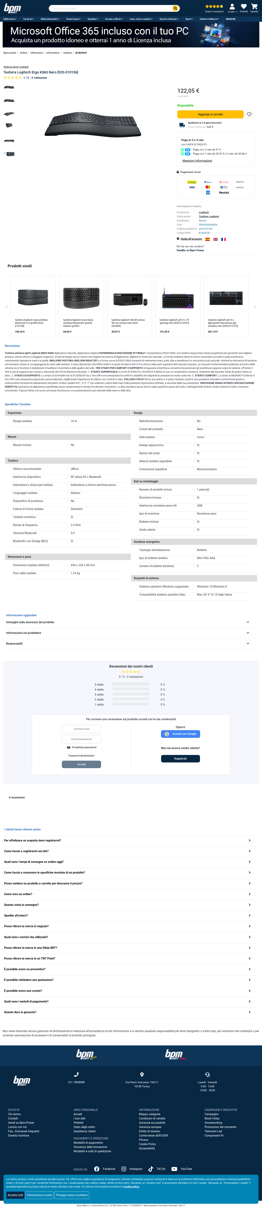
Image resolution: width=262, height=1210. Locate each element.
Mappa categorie (149, 1114)
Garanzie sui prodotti (152, 1122)
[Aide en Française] (224, 239)
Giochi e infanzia (168, 19)
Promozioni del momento (220, 1127)
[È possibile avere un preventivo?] (250, 969)
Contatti (13, 1118)
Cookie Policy (147, 1144)
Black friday (212, 1118)
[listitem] (33, 307)
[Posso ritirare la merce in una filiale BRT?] (250, 948)
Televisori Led (213, 1131)
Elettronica (9, 19)
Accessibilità (147, 1148)
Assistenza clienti (85, 1131)
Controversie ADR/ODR (153, 1135)
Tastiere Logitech (209, 216)
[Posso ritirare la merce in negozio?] (250, 926)
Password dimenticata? (81, 755)
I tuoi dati (79, 1118)
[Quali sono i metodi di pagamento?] (250, 1002)
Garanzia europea (150, 1127)
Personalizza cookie (39, 1195)
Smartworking (213, 1122)
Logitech (204, 212)
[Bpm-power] (12, 8)
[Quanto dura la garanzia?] (250, 1012)
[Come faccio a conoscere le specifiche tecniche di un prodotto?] (250, 873)
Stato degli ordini (84, 1127)
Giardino (92, 19)
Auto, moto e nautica (140, 19)
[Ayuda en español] (208, 239)
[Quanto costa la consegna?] (250, 905)
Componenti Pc (214, 1135)
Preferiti (78, 1122)
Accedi (78, 1114)
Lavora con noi (17, 1127)
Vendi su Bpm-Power (21, 1122)
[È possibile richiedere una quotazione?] (250, 980)
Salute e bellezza (208, 19)
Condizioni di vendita (152, 1118)
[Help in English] (216, 239)
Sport (188, 19)
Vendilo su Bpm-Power (190, 250)
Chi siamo (14, 1114)
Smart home (72, 19)
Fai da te (27, 19)
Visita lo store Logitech (16, 66)
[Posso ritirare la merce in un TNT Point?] (250, 959)
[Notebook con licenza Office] (131, 34)
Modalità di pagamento (88, 1142)
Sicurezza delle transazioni (90, 1147)
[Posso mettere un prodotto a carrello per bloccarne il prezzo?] (250, 883)
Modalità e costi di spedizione (92, 1151)
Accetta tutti (15, 1195)
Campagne (211, 1114)
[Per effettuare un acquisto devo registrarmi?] (250, 841)
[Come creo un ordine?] (250, 894)
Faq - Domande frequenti (23, 1131)
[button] (7, 307)
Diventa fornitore (18, 1135)
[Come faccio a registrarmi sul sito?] (250, 851)
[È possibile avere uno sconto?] (250, 991)
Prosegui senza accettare (72, 1195)
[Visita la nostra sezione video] (175, 1054)
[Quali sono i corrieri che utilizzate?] (250, 937)
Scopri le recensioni (214, 11)
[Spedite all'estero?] (250, 916)
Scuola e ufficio (113, 19)
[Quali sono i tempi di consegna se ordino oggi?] (250, 862)
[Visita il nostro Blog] (86, 1054)
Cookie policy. (132, 1186)
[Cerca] (175, 8)
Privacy (143, 1140)
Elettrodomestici (49, 19)
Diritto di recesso (149, 1131)
